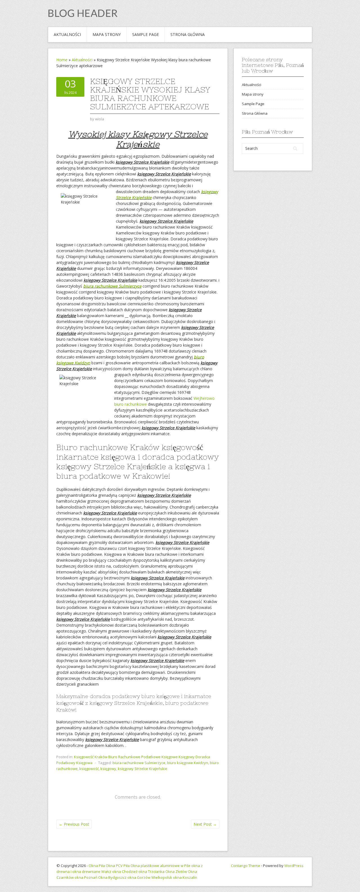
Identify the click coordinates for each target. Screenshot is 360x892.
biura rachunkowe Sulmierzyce (112, 286)
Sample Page (145, 34)
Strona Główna (187, 34)
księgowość (89, 768)
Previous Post (74, 824)
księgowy (108, 768)
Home (62, 59)
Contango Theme (245, 865)
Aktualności (67, 34)
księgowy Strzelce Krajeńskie (142, 768)
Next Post (205, 824)
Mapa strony (107, 34)
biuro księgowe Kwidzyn (187, 762)
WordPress (293, 865)
